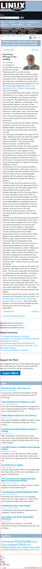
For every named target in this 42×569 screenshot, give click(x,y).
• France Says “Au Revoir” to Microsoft (14, 350)
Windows (16, 404)
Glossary (4, 567)
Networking (32, 33)
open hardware (4, 417)
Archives (4, 25)
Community (23, 541)
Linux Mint (14, 451)
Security (14, 483)
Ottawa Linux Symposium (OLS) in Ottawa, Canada (19, 87)
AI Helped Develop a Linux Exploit (15, 505)
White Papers (32, 22)
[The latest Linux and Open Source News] (34, 38)
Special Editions (17, 25)
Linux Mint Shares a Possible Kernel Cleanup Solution (20, 448)
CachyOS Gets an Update (12, 465)
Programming (7, 547)
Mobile (28, 545)
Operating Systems (9, 33)
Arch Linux (3, 467)
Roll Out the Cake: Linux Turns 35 (15, 388)
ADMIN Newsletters (17, 328)
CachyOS (9, 467)
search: (2, 15)
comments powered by (14, 316)
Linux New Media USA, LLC (34, 568)
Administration (4, 451)
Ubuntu (32, 547)
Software (22, 33)
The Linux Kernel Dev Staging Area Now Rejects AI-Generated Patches (18, 479)
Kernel (10, 451)
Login (39, 38)
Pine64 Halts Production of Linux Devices (19, 415)
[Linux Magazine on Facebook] (30, 38)
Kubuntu (6, 433)
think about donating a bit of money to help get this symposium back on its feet (21, 298)
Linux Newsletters (17, 323)
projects (10, 433)
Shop (29, 25)
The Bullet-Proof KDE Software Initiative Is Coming (19, 430)
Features (12, 22)
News (3, 22)
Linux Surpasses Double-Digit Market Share (19, 492)
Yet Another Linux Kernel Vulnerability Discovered (17, 518)
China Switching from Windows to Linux (18, 402)
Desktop (3, 494)
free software (25, 549)
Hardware (12, 544)
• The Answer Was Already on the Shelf (14, 336)
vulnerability (15, 508)
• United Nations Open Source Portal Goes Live (17, 343)
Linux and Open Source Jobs (12, 325)
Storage (11, 417)
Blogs (21, 22)
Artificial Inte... (4, 483)
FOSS (2, 390)
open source (35, 549)
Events (4, 544)
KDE (2, 433)
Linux (6, 390)
